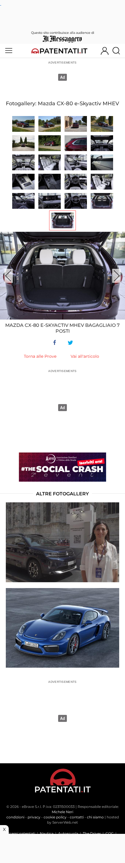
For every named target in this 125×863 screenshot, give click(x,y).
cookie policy (55, 817)
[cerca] (118, 51)
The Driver (92, 833)
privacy (34, 817)
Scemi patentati (21, 833)
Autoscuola (68, 833)
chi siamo (95, 817)
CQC (110, 833)
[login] (104, 51)
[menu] (8, 51)
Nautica (46, 833)
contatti (77, 817)
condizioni (15, 817)
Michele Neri (62, 812)
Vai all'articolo (85, 356)
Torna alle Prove (40, 356)
